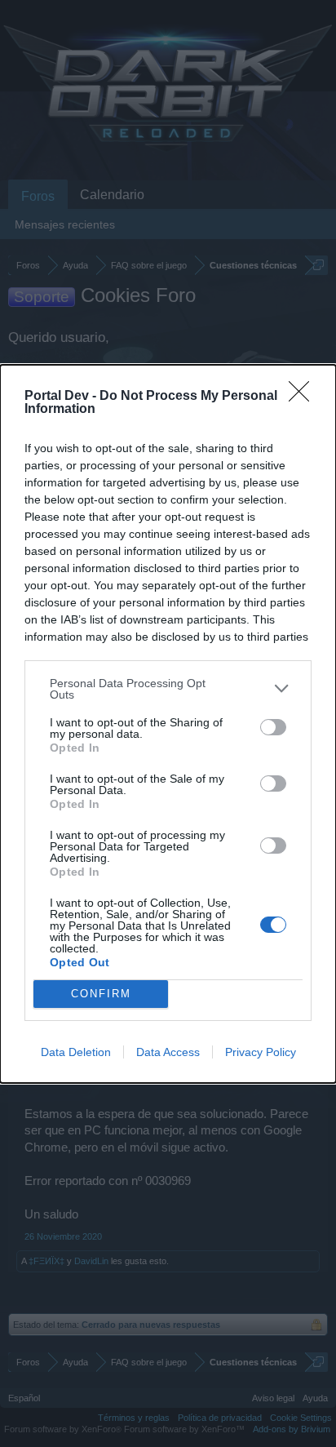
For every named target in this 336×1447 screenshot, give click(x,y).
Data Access (168, 1052)
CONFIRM (101, 994)
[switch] (273, 727)
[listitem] (168, 688)
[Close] (304, 396)
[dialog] (168, 724)
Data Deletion (76, 1052)
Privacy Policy (260, 1052)
